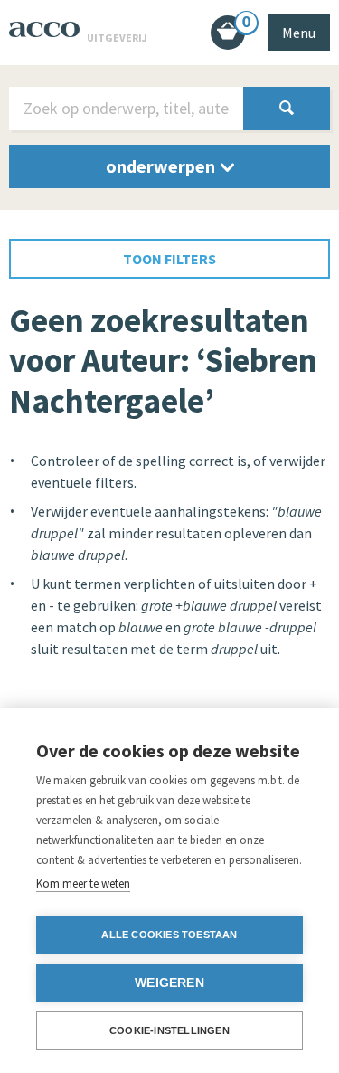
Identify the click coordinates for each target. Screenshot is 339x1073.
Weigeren (169, 983)
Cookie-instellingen (169, 1030)
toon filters (169, 259)
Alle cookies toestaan (169, 934)
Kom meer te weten (83, 883)
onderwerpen (162, 166)
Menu (298, 33)
